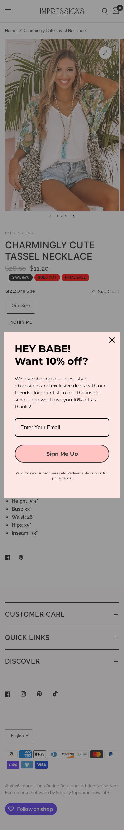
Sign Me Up (62, 454)
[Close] (112, 340)
